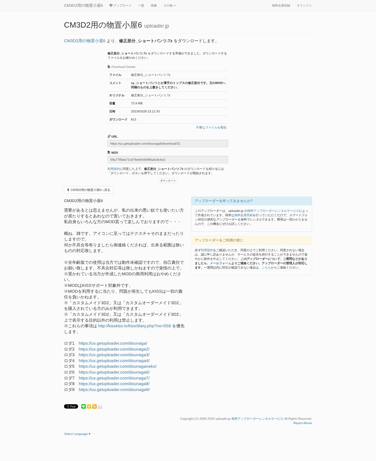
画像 (154, 5)
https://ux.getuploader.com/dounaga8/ (114, 383)
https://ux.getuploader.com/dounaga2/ (114, 349)
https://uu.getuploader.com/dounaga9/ (114, 389)
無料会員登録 (281, 5)
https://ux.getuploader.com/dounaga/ (113, 343)
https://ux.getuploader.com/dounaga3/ (114, 354)
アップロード (122, 5)
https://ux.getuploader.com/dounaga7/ (114, 378)
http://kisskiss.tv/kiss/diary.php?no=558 (134, 326)
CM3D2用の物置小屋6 (83, 5)
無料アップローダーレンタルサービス (273, 210)
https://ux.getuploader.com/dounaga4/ (114, 360)
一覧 (141, 5)
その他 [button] (168, 5)
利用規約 (113, 168)
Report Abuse (302, 423)
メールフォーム (220, 263)
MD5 (114, 152)
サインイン (304, 5)
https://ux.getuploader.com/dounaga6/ (114, 372)
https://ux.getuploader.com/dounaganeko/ (117, 366)
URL (114, 136)
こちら (266, 267)
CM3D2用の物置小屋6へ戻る (90, 190)
